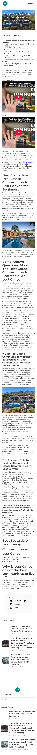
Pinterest (17, 604)
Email (16, 608)
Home (30, 3)
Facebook (17, 601)
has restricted (28, 162)
